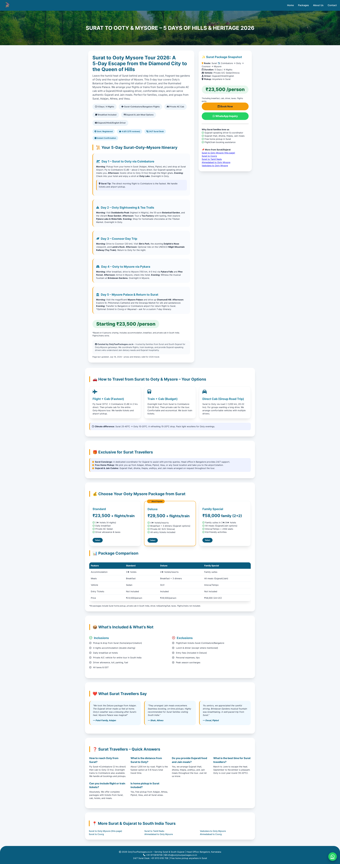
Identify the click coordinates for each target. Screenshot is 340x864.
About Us (318, 5)
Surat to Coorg (209, 156)
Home (290, 5)
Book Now (226, 106)
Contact (332, 5)
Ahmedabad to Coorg (211, 834)
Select (97, 540)
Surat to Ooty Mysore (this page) (218, 152)
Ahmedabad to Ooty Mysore (216, 162)
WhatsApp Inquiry (226, 116)
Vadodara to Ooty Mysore (215, 165)
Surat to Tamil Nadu (212, 159)
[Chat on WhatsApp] (332, 856)
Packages (303, 5)
